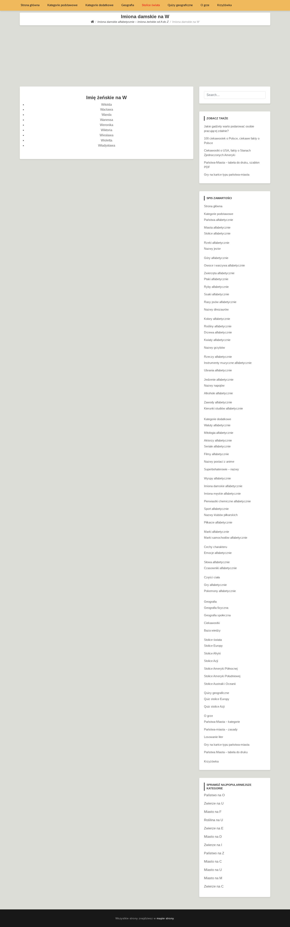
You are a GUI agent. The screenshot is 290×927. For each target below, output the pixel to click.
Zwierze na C (214, 886)
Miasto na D (213, 837)
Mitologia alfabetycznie (218, 432)
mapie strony (165, 918)
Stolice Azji (211, 661)
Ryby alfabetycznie (216, 286)
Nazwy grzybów (214, 347)
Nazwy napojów (214, 385)
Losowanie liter (213, 737)
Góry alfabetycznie (216, 258)
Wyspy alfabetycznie (217, 478)
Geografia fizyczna (216, 607)
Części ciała (212, 577)
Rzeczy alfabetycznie (218, 356)
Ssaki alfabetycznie (216, 294)
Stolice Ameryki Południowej (222, 676)
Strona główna (30, 5)
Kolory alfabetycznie (217, 318)
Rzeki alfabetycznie (216, 242)
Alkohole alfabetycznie (218, 393)
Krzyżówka (224, 5)
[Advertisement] (145, 55)
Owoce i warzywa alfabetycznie (224, 265)
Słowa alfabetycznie (217, 562)
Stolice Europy (213, 645)
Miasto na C (213, 861)
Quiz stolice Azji (214, 706)
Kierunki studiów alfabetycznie (223, 408)
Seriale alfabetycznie (217, 446)
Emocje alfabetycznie (218, 552)
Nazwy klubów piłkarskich (221, 515)
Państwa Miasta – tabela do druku (226, 752)
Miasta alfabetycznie (217, 227)
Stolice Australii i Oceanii (220, 683)
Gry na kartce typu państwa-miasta (226, 174)
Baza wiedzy (212, 630)
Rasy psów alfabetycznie (220, 302)
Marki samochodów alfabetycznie (225, 537)
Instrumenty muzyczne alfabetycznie (228, 362)
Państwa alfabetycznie (218, 219)
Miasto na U (213, 870)
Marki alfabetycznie (216, 531)
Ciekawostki (212, 623)
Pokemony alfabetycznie (220, 591)
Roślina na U (213, 820)
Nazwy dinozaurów (216, 309)
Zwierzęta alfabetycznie (219, 273)
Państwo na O (214, 795)
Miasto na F (212, 812)
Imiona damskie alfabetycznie (223, 486)
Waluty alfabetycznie (217, 425)
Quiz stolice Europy (216, 699)
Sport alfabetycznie (216, 508)
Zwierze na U (214, 803)
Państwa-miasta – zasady (221, 729)
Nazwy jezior (212, 248)
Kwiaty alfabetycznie (217, 340)
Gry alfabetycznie (215, 584)
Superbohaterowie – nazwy (221, 469)
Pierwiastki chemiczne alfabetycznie (227, 501)
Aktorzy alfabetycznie (218, 440)
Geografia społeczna (217, 615)
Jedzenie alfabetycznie (218, 379)
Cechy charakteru (215, 547)
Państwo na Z (214, 853)
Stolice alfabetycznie (217, 233)
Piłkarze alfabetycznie (218, 522)
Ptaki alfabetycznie (216, 279)
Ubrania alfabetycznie (218, 370)
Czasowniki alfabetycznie (220, 568)
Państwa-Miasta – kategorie (222, 721)
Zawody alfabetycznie (218, 402)
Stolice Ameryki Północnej (221, 668)
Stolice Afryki (212, 653)
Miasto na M (213, 878)
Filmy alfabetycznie (216, 454)
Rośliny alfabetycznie (217, 326)
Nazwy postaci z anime (219, 461)
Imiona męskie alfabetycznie (222, 493)
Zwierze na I (213, 845)
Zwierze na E (213, 828)
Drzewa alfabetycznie (218, 332)
